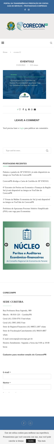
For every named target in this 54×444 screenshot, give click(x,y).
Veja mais (42, 441)
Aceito (31, 441)
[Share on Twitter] (26, 109)
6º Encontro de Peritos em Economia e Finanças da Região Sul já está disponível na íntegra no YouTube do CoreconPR (27, 190)
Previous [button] (6, 245)
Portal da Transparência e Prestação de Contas (26, 3)
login (22, 128)
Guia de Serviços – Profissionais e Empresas (27, 6)
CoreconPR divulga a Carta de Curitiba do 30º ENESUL (26, 181)
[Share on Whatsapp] (32, 109)
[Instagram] (29, 10)
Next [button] (47, 245)
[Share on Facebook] (23, 109)
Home (5, 52)
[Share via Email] (35, 109)
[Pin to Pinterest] (29, 109)
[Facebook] (24, 10)
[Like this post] (20, 109)
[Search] (51, 43)
